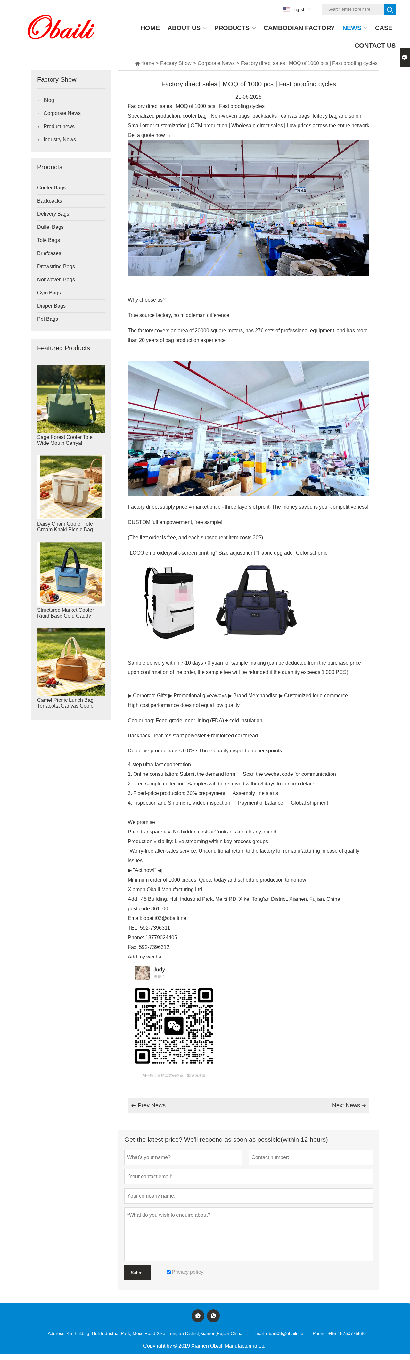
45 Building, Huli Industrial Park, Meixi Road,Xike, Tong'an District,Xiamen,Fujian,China (154, 1333)
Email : (259, 1333)
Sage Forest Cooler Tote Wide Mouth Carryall (65, 440)
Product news (59, 126)
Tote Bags (48, 240)
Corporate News (216, 63)
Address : (57, 1333)
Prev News (148, 1105)
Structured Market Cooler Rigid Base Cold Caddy (65, 612)
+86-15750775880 (347, 1333)
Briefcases (49, 253)
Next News (349, 1105)
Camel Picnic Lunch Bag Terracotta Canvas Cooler (66, 703)
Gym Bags (49, 292)
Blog (49, 100)
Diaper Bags (51, 306)
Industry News (60, 139)
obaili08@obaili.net (285, 1333)
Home (144, 63)
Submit (138, 1272)
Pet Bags (47, 319)
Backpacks (49, 200)
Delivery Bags (53, 214)
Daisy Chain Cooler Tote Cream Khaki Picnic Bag (65, 526)
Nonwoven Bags (56, 279)
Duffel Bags (50, 227)
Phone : (320, 1333)
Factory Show (176, 63)
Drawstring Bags (56, 266)
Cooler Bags (51, 187)
